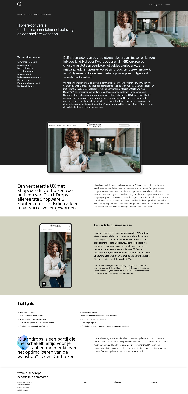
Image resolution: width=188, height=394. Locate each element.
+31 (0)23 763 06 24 (24, 385)
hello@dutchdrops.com (24, 382)
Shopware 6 (158, 4)
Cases (150, 4)
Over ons (167, 4)
